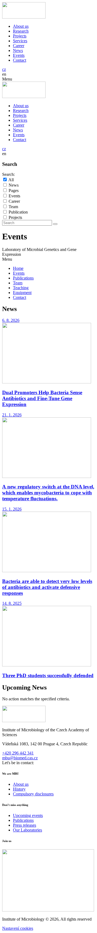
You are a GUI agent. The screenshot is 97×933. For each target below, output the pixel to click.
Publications (23, 278)
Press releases (24, 825)
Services (20, 41)
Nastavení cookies (17, 928)
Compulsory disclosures (33, 794)
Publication (18, 212)
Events (19, 55)
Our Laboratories (27, 830)
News (18, 50)
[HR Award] (48, 910)
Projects (19, 36)
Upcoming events (28, 815)
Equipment (22, 292)
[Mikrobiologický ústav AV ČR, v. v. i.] (24, 17)
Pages (14, 190)
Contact (19, 60)
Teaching (21, 287)
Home (18, 268)
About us (21, 26)
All (11, 179)
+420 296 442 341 (18, 753)
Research (21, 31)
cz (4, 69)
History (19, 789)
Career (18, 45)
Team (13, 206)
